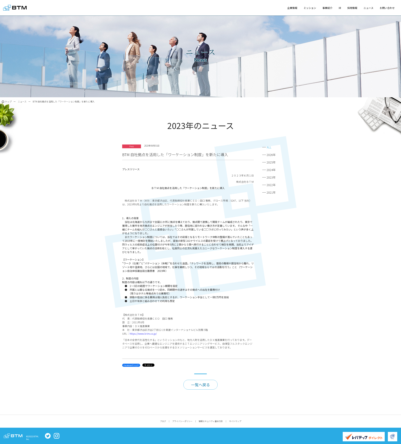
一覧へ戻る (200, 384)
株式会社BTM (15, 8)
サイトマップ (235, 421)
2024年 (271, 170)
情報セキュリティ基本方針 (211, 421)
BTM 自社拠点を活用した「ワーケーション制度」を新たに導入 (64, 101)
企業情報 (292, 8)
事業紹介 (327, 8)
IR (340, 8)
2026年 (271, 155)
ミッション (310, 8)
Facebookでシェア (131, 365)
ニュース (368, 8)
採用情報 (352, 8)
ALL (269, 147)
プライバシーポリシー (182, 421)
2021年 (271, 192)
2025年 (271, 162)
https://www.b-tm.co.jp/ (143, 333)
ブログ (163, 421)
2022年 (271, 185)
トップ (8, 101)
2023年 (271, 177)
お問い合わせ (387, 8)
